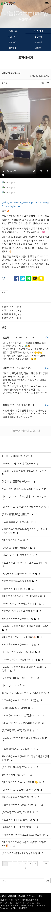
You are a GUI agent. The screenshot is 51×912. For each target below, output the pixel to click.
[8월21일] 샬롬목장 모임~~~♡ (17, 481)
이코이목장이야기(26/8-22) (15, 456)
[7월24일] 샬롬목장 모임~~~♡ (17, 678)
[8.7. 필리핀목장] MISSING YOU (18, 573)
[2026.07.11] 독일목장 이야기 (17, 827)
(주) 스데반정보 (20, 908)
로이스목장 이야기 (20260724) (17, 644)
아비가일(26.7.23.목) (12, 685)
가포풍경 (12, 48)
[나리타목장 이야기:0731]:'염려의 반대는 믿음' (25, 626)
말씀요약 (38, 37)
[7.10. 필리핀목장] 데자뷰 (14, 708)
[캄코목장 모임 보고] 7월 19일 (17, 730)
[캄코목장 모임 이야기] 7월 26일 (18, 652)
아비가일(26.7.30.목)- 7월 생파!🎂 (19, 637)
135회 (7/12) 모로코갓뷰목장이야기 (19, 723)
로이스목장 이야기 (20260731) (17, 618)
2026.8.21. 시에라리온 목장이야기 (19, 463)
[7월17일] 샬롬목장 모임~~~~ (17, 767)
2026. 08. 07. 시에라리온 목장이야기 (20, 603)
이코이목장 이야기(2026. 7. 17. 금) (19, 700)
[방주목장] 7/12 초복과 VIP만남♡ (19, 790)
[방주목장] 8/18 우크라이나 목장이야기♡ (22, 507)
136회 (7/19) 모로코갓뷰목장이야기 (19, 715)
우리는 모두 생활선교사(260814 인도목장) (22, 489)
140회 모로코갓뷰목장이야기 (16, 522)
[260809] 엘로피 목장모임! (15, 548)
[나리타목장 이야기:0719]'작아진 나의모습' (23, 738)
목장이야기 (38, 31)
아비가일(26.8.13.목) (12, 540)
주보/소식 (13, 42)
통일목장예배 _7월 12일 (14, 775)
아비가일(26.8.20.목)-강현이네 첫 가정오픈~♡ (24, 496)
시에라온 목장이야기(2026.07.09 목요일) (22, 835)
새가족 (38, 48)
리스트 (4, 293)
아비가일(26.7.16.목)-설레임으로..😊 (20, 782)
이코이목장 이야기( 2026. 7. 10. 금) (19, 805)
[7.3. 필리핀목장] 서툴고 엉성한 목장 (19, 853)
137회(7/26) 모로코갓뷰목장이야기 (19, 659)
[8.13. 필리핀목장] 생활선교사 (16, 514)
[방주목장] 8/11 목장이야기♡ (16, 555)
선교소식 (38, 42)
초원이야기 (12, 37)
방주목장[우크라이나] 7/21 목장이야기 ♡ (22, 693)
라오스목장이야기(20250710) (17, 820)
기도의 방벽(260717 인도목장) (17, 749)
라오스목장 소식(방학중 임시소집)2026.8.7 (23, 563)
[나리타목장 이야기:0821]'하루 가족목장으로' (24, 471)
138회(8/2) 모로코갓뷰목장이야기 (18, 611)
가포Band (12, 31)
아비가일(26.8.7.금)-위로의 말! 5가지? (20, 596)
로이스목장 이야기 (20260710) (17, 797)
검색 (47, 881)
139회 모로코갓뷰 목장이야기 (16, 581)
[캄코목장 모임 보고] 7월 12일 (17, 812)
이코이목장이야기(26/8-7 (14, 589)
